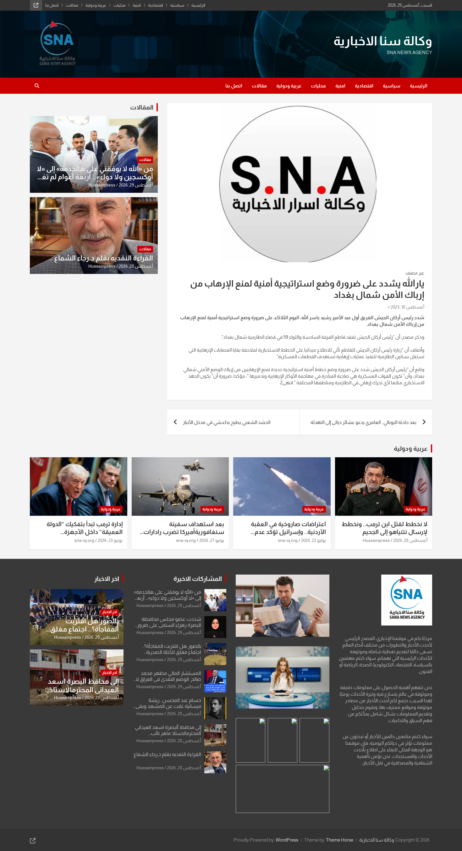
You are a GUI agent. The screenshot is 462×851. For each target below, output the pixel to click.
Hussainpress (101, 184)
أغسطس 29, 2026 (136, 184)
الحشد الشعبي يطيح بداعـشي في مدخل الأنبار (226, 422)
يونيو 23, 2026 (110, 540)
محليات (119, 5)
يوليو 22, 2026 (313, 540)
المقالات (141, 107)
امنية (137, 5)
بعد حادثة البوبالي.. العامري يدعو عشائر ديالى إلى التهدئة (363, 422)
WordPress (287, 840)
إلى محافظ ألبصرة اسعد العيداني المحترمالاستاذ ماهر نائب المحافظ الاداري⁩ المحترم (168, 733)
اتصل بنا (51, 5)
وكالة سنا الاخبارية (382, 41)
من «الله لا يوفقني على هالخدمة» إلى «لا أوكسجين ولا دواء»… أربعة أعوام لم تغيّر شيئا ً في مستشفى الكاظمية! (94, 177)
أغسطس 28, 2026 (136, 266)
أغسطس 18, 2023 (407, 306)
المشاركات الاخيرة (197, 578)
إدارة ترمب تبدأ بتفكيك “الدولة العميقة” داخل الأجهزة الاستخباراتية (85, 532)
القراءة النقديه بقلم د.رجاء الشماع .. (101, 258)
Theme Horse (339, 840)
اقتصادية (155, 5)
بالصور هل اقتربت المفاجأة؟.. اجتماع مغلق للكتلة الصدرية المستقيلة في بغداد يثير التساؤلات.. (81, 633)
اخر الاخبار (106, 578)
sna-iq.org (288, 540)
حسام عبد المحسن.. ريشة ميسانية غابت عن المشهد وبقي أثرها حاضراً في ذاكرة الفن (168, 706)
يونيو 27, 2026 (211, 540)
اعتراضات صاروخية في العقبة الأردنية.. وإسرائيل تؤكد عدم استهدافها (288, 532)
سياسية (177, 5)
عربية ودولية (95, 5)
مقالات (72, 5)
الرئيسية (198, 5)
